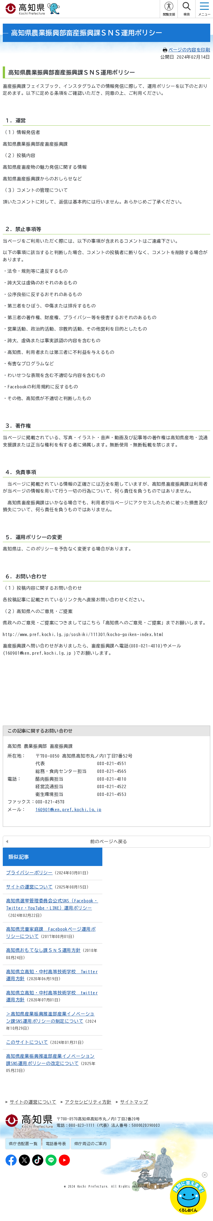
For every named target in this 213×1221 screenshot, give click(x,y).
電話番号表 (56, 1144)
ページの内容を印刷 (189, 50)
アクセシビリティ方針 (88, 1102)
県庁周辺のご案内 (90, 1144)
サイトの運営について (29, 887)
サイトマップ (134, 1102)
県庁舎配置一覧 (23, 1144)
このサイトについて (27, 1042)
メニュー (204, 14)
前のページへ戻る (108, 841)
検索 (187, 14)
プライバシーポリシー (29, 872)
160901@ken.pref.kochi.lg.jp (69, 809)
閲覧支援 (169, 14)
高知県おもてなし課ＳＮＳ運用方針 (43, 950)
